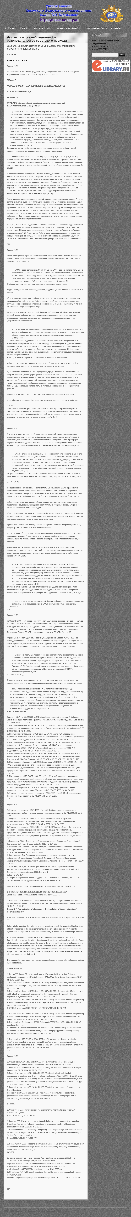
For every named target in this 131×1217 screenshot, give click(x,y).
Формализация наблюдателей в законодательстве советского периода (37, 38)
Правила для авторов (96, 28)
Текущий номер (99, 43)
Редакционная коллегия (68, 28)
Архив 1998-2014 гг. (100, 49)
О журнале (10, 28)
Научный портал (42, 28)
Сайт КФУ (25, 28)
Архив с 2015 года (100, 46)
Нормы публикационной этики (105, 41)
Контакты (116, 28)
